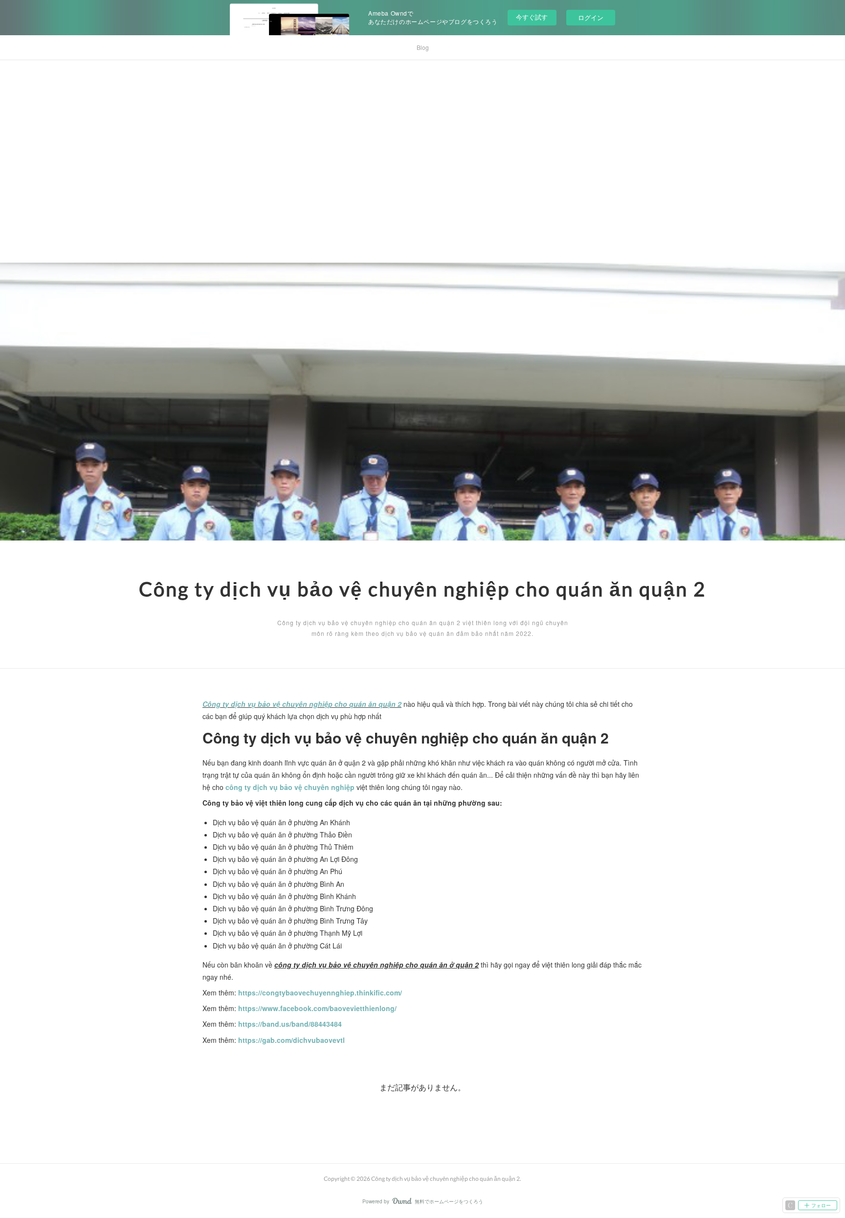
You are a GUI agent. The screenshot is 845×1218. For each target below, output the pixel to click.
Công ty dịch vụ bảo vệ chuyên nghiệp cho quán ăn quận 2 (422, 589)
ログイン (590, 17)
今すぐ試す (532, 17)
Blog (423, 47)
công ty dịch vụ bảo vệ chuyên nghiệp (290, 787)
